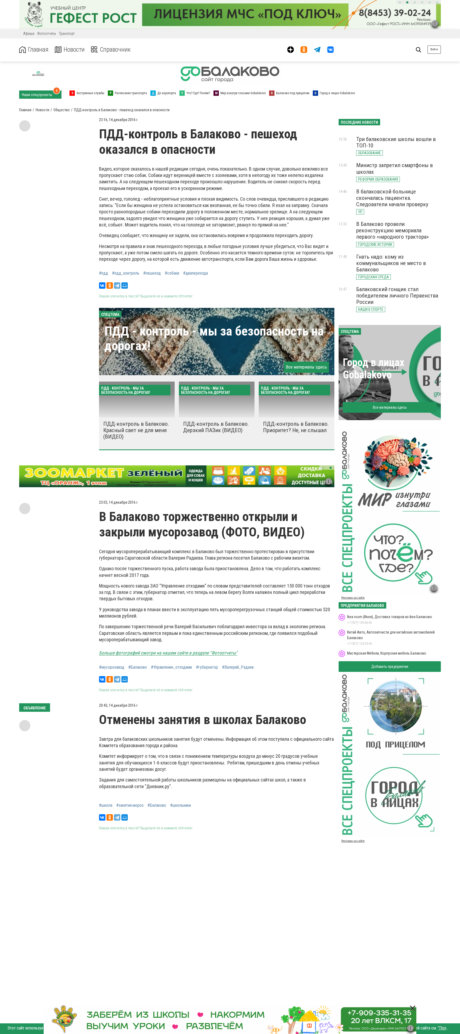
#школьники (180, 805)
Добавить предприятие (389, 666)
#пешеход (152, 273)
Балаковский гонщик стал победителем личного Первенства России (397, 295)
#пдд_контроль (125, 273)
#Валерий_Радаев (238, 667)
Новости (74, 49)
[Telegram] (117, 285)
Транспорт (67, 33)
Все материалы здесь (306, 367)
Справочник (115, 49)
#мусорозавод (111, 667)
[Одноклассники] (109, 285)
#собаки (172, 273)
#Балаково (137, 667)
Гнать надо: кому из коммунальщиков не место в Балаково (391, 263)
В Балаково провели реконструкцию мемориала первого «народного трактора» (392, 230)
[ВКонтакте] (102, 285)
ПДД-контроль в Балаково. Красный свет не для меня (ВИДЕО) (136, 430)
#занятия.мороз (129, 805)
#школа (105, 805)
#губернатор (207, 667)
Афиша (28, 33)
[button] (400, 2)
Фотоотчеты (46, 33)
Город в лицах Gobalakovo (373, 368)
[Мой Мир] (124, 285)
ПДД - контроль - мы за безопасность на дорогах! (214, 338)
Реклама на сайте (353, 597)
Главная (38, 49)
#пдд (103, 273)
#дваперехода (195, 273)
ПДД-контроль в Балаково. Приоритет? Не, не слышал (296, 427)
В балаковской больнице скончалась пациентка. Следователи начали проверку (392, 198)
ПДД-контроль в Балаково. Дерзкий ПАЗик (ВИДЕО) (216, 427)
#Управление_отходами (171, 667)
